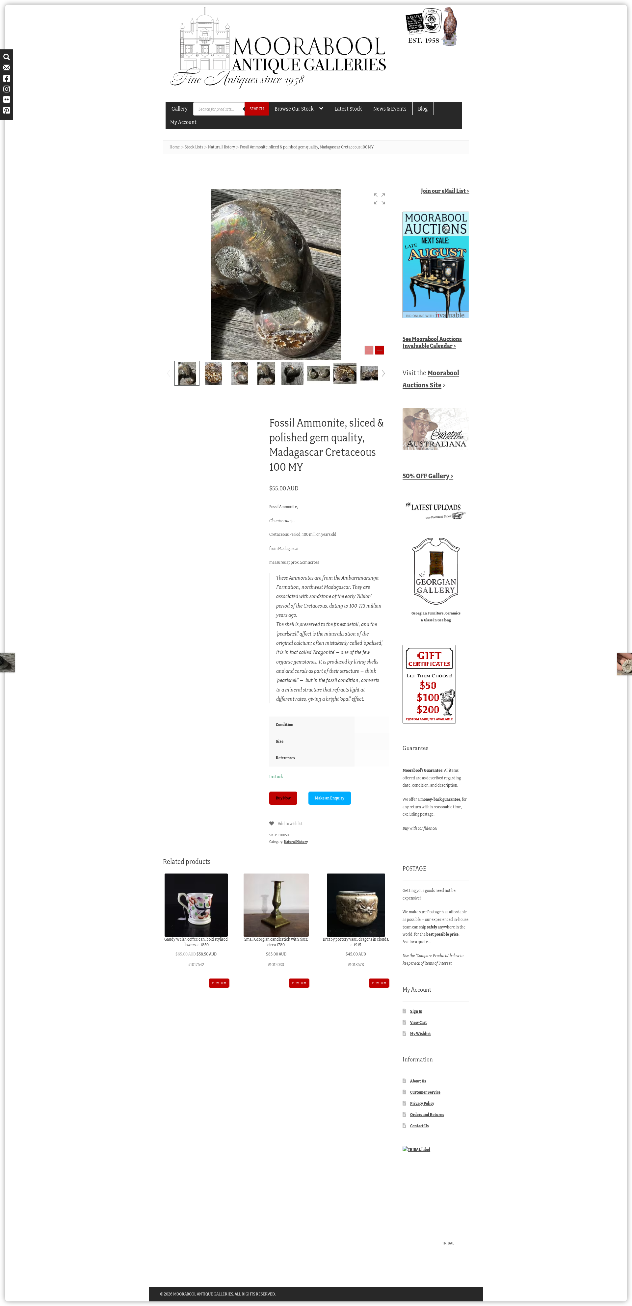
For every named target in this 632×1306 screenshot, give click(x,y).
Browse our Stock (294, 108)
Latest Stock (348, 108)
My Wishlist (420, 1033)
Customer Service (425, 1092)
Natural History (221, 146)
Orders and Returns (427, 1114)
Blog (423, 108)
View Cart (418, 1022)
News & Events (390, 108)
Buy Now (283, 798)
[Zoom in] (379, 350)
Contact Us (419, 1125)
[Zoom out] (369, 350)
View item (219, 983)
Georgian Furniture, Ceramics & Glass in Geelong (436, 616)
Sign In (416, 1011)
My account (183, 122)
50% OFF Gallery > (428, 476)
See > (432, 342)
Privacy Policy (422, 1103)
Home (175, 146)
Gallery (179, 108)
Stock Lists (194, 146)
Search (257, 108)
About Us (418, 1081)
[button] (379, 199)
